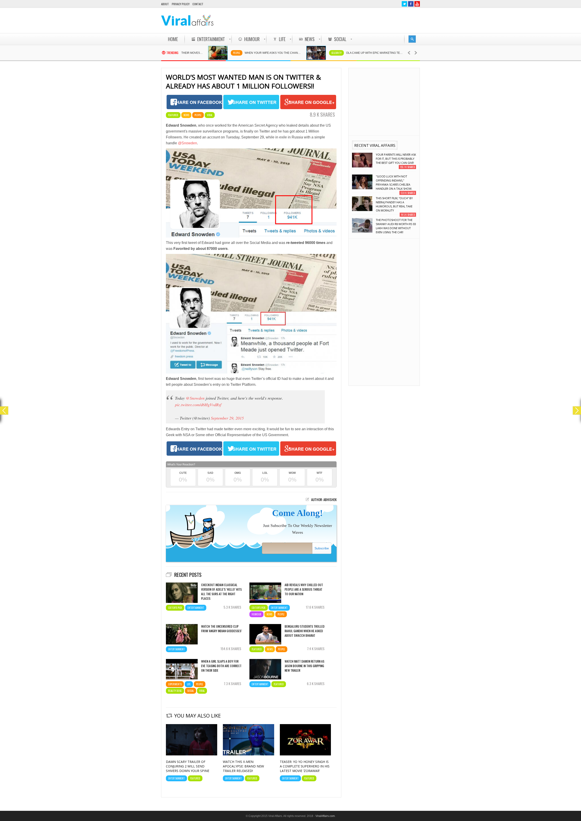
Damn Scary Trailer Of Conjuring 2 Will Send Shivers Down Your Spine (187, 766)
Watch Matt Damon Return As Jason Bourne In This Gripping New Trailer (304, 666)
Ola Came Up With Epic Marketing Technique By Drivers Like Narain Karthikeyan (346, 52)
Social (190, 691)
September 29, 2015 (227, 418)
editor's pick (175, 608)
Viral (209, 115)
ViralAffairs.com (325, 816)
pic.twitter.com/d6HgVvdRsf (198, 404)
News (186, 115)
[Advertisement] (337, 20)
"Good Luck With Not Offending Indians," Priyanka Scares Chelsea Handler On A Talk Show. (394, 161)
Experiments (175, 684)
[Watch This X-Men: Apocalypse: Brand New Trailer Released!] (248, 754)
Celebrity (306, 53)
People (206, 53)
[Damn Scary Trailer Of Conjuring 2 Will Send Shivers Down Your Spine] (191, 754)
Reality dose (175, 691)
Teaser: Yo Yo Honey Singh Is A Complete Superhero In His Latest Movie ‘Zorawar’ (305, 766)
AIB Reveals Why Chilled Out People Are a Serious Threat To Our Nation (304, 589)
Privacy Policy (181, 4)
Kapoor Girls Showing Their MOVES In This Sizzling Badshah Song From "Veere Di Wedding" (395, 226)
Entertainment (195, 608)
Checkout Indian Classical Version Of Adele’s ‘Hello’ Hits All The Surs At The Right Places (221, 592)
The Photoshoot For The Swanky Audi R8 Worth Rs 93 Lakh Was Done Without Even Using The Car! (396, 204)
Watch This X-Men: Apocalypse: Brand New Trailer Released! (243, 766)
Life (189, 684)
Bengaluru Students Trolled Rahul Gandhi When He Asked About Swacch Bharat (305, 631)
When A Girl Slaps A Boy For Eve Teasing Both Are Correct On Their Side (221, 666)
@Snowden (187, 143)
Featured (173, 115)
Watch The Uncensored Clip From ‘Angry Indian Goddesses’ (221, 628)
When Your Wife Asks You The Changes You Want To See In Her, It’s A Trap (245, 52)
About (165, 4)
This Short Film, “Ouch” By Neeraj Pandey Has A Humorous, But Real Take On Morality (394, 183)
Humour (256, 614)
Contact (197, 4)
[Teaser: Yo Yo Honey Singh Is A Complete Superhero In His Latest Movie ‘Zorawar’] (305, 754)
